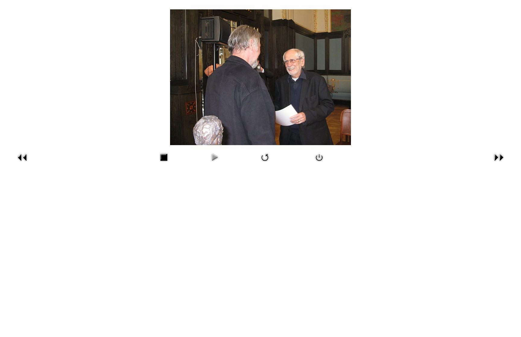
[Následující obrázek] (498, 163)
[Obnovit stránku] (265, 163)
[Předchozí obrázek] (22, 163)
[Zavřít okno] (319, 163)
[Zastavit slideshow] (163, 163)
